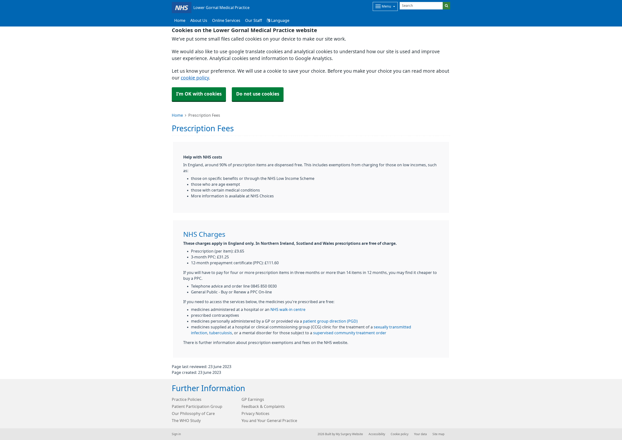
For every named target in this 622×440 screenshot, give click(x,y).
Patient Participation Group (197, 406)
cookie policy (195, 78)
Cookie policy (399, 434)
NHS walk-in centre (287, 309)
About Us (198, 20)
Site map (438, 434)
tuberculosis (220, 333)
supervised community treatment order (349, 333)
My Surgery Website (349, 434)
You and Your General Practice (269, 420)
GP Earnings (253, 399)
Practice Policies (186, 399)
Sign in (176, 434)
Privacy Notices (255, 413)
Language (279, 20)
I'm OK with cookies (199, 94)
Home (177, 115)
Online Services (226, 20)
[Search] (446, 5)
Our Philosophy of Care (193, 413)
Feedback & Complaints (263, 406)
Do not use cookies (257, 94)
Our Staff (253, 20)
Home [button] (179, 20)
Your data (420, 434)
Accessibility (377, 434)
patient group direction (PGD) (330, 321)
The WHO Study (186, 420)
